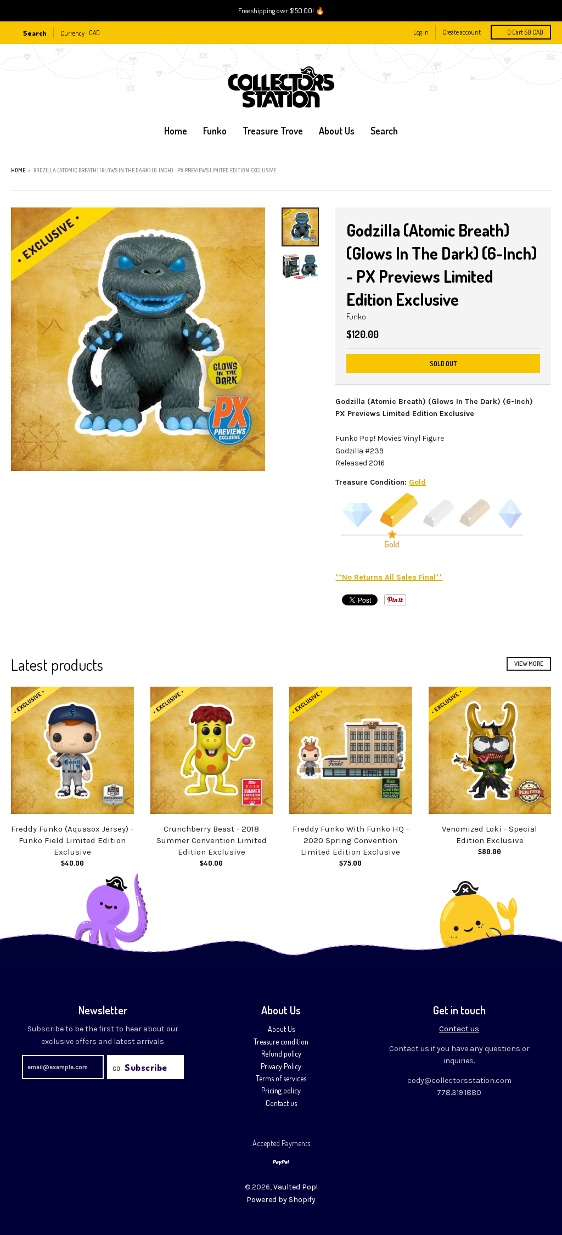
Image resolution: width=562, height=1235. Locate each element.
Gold (417, 482)
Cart (525, 32)
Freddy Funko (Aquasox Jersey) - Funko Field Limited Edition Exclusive (72, 840)
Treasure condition (281, 1041)
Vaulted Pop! (295, 1187)
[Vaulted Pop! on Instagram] (547, 171)
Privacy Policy (281, 1066)
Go (116, 1069)
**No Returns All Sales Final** (388, 577)
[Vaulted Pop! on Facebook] (532, 171)
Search (384, 131)
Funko (215, 131)
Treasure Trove (273, 131)
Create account (461, 32)
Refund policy (281, 1053)
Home (175, 131)
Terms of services (281, 1078)
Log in (421, 32)
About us (337, 131)
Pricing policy (281, 1090)
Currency (72, 33)
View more (528, 663)
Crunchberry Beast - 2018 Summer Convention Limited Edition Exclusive (211, 840)
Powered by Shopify (281, 1199)
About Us (281, 1029)
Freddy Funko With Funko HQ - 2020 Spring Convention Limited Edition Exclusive (351, 840)
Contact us (281, 1103)
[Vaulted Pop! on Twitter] (516, 171)
